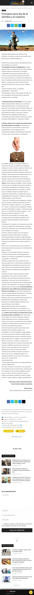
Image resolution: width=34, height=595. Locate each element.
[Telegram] (20, 25)
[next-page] (5, 486)
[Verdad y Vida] (3, 21)
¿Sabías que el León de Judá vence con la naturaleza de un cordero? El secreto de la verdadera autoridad (21, 479)
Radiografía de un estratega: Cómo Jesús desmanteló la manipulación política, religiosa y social (21, 461)
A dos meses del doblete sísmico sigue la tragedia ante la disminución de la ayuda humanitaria (22, 569)
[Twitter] (12, 25)
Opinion (7, 8)
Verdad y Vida (8, 21)
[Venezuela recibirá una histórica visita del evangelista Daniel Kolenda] (6, 579)
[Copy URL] (23, 25)
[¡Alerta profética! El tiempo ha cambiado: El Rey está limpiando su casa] (6, 471)
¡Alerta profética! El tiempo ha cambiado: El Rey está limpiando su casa (21, 470)
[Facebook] (8, 25)
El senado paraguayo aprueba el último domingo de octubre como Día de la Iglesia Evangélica (21, 560)
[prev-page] (3, 486)
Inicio (3, 8)
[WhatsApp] (16, 25)
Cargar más (16, 585)
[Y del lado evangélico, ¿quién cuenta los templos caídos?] (6, 552)
